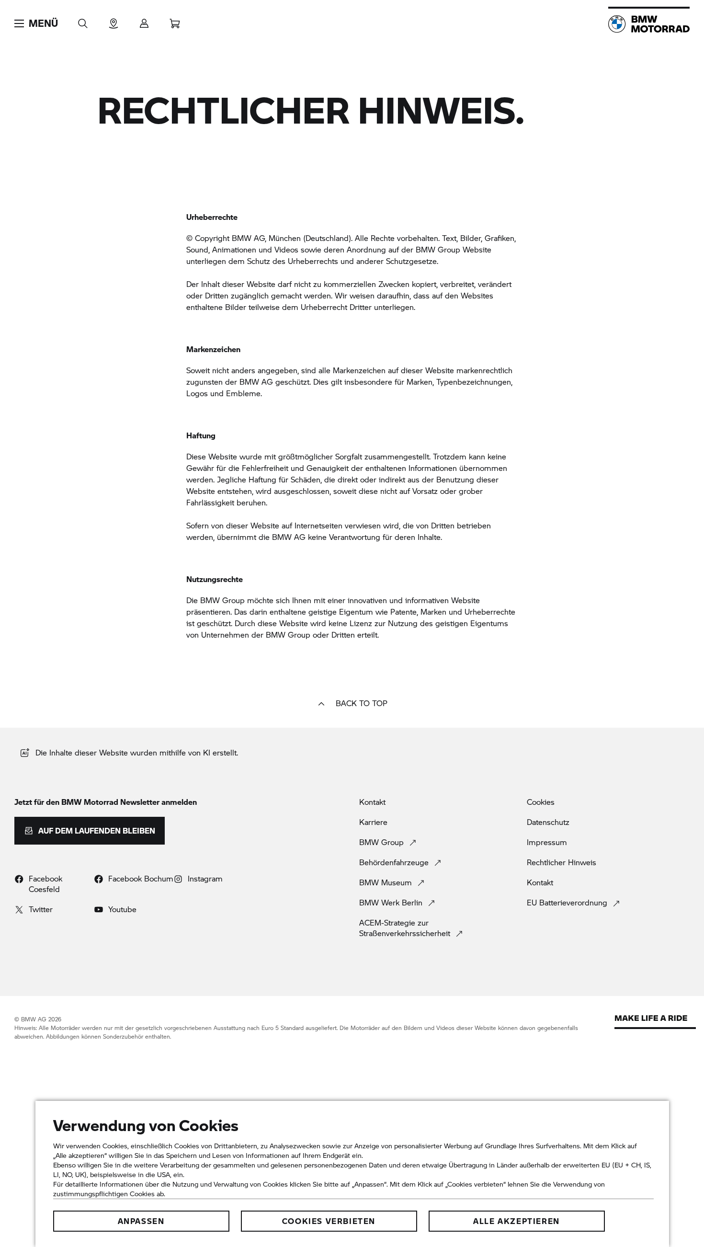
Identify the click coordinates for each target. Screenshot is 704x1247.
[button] (36, 23)
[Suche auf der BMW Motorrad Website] (83, 20)
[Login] (144, 20)
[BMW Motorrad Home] (649, 24)
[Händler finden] (113, 20)
